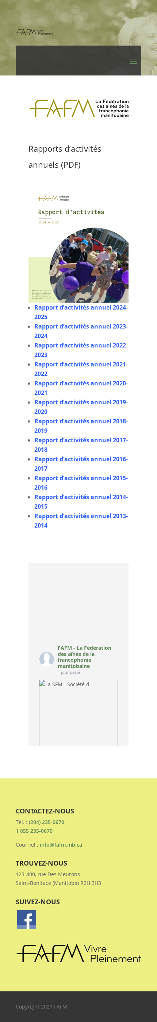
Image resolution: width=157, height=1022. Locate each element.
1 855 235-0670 (34, 830)
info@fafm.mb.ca (61, 844)
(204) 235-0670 (46, 822)
